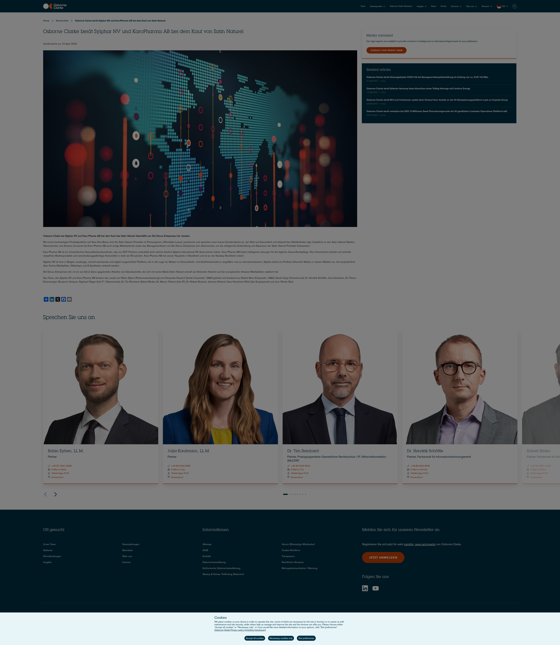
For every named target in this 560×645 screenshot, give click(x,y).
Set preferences (306, 638)
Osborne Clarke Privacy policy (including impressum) (240, 630)
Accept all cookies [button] (255, 638)
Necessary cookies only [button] (281, 638)
